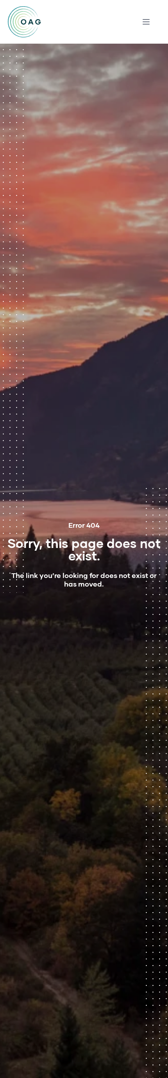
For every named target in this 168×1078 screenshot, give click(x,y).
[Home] (24, 21)
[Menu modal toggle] (146, 22)
